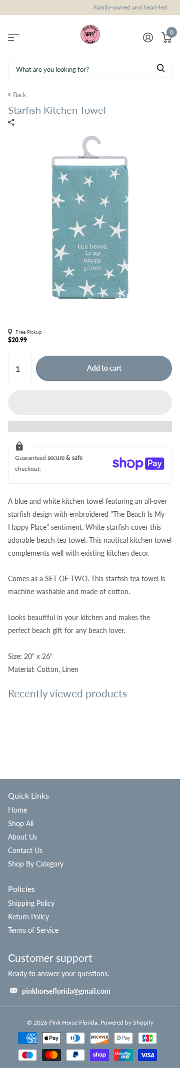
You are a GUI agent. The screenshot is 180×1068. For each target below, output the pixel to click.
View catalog (14, 37)
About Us (22, 837)
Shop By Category (36, 863)
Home (17, 810)
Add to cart (104, 368)
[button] (90, 402)
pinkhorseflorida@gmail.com (66, 991)
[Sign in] (147, 37)
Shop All (21, 823)
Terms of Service (33, 930)
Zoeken (161, 68)
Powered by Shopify (127, 1022)
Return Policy (28, 916)
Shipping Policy (31, 903)
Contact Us (25, 850)
